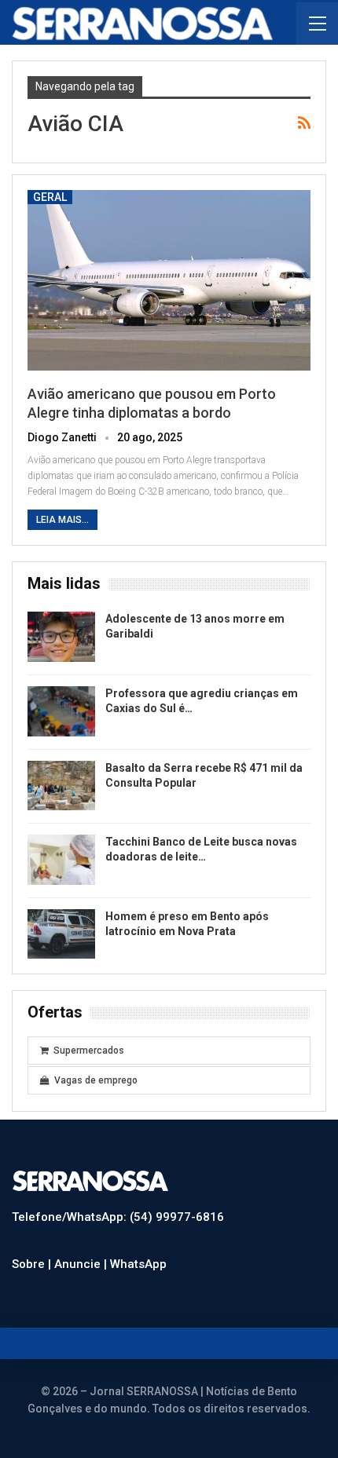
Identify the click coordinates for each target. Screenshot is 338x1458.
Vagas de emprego (96, 1080)
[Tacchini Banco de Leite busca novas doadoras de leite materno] (61, 860)
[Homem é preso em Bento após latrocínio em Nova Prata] (61, 934)
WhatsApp (138, 1264)
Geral (50, 197)
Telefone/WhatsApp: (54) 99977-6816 (118, 1217)
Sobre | (33, 1264)
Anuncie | (82, 1264)
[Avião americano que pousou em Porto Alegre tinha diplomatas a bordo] (169, 280)
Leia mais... (62, 519)
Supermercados (88, 1050)
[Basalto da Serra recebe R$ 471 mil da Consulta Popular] (61, 786)
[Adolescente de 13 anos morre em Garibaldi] (61, 637)
